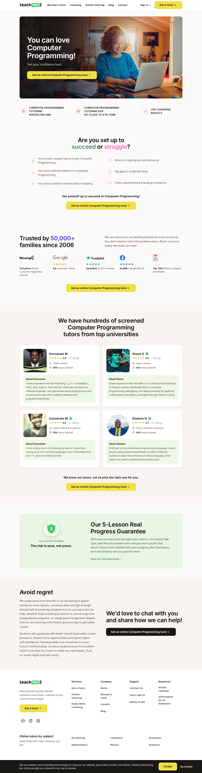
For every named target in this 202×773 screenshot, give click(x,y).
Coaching (75, 4)
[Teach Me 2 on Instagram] (38, 720)
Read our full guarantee (105, 558)
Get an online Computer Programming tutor (60, 75)
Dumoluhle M (58, 418)
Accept (168, 766)
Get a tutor (32, 708)
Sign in (144, 4)
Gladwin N (139, 418)
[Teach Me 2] (31, 5)
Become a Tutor (56, 4)
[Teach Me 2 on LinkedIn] (30, 720)
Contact (123, 4)
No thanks (186, 766)
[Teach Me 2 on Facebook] (23, 720)
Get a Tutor (167, 5)
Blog (111, 4)
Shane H (138, 354)
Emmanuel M (58, 354)
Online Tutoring (94, 4)
